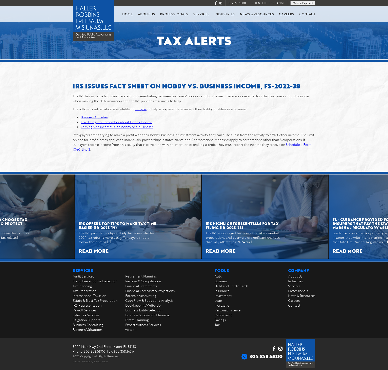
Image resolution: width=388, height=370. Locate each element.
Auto (218, 276)
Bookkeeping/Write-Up (143, 305)
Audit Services (83, 276)
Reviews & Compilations (143, 281)
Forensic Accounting (140, 295)
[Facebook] (216, 3)
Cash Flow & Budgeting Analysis (149, 300)
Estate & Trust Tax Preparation (95, 300)
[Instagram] (220, 3)
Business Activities (94, 117)
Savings (220, 320)
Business (221, 281)
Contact (307, 14)
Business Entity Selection (143, 310)
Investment (223, 295)
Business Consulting (88, 325)
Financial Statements (141, 286)
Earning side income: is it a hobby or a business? (117, 127)
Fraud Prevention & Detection (95, 281)
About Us (146, 14)
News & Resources (257, 14)
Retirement (223, 315)
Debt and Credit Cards (231, 286)
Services (201, 14)
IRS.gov (141, 109)
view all (131, 329)
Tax (217, 325)
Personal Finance (227, 310)
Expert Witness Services (143, 325)
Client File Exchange (268, 3)
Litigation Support (86, 320)
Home (127, 14)
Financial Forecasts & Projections (150, 291)
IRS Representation (87, 305)
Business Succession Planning (147, 315)
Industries (224, 14)
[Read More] (117, 216)
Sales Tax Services (86, 315)
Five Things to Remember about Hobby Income (116, 122)
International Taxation (89, 295)
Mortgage (222, 305)
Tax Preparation (84, 291)
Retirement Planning (141, 276)
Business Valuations (87, 329)
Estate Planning (137, 320)
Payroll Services (84, 310)
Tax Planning (82, 286)
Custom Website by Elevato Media (90, 361)
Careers (286, 14)
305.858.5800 (237, 3)
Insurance (222, 291)
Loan (218, 300)
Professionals (174, 14)
